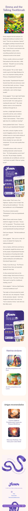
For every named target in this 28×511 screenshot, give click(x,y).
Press (14, 493)
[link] (8, 193)
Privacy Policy (14, 495)
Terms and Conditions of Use (14, 497)
